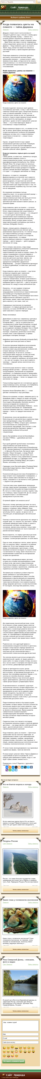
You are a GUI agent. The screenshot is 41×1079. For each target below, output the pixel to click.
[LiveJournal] (25, 766)
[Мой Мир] (13, 766)
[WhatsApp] (10, 769)
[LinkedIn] (22, 766)
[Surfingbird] (28, 766)
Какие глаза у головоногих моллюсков (20, 900)
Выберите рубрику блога (20, 17)
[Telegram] (16, 769)
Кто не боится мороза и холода (17, 784)
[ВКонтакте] (7, 766)
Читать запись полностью (20, 830)
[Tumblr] (31, 766)
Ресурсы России (10, 841)
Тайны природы (33, 30)
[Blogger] (19, 766)
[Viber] (7, 769)
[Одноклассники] (10, 766)
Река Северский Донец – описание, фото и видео (18, 961)
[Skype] (13, 769)
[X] (16, 766)
